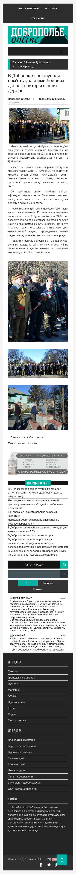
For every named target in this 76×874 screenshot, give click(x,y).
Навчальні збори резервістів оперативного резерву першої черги (33, 521)
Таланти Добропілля (20, 776)
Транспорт (14, 671)
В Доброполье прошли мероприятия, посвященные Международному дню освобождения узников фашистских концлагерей (38, 543)
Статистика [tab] (48, 583)
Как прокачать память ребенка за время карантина (32, 513)
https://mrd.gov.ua (32, 437)
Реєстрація (51, 8)
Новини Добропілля (38, 62)
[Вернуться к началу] (62, 859)
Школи (12, 708)
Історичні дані (16, 764)
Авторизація (34, 564)
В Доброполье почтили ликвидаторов (31, 535)
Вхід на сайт (38, 18)
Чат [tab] (28, 583)
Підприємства (16, 702)
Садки (12, 714)
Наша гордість (16, 770)
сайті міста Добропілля (29, 807)
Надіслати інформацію (21, 739)
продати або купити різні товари (27, 814)
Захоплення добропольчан (24, 782)
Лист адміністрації (28, 8)
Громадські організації (21, 677)
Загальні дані (16, 758)
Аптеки (12, 695)
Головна (17, 62)
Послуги (13, 683)
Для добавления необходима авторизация (38, 649)
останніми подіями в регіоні (44, 810)
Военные (32, 443)
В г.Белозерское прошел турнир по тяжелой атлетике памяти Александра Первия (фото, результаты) (35, 492)
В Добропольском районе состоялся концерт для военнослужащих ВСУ (38, 529)
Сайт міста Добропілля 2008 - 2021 (29, 859)
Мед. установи (17, 720)
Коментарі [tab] (38, 589)
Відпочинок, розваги (20, 752)
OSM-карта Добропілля (22, 788)
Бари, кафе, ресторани (22, 746)
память (21, 443)
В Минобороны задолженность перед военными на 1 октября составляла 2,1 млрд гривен (37, 552)
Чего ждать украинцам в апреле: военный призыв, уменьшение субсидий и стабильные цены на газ (35, 504)
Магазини (13, 689)
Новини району (25, 66)
